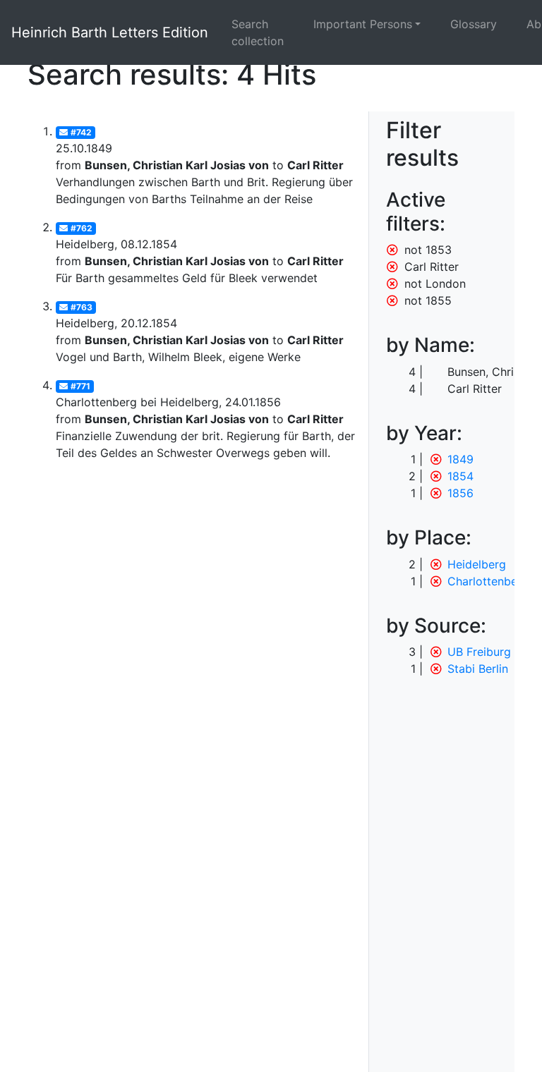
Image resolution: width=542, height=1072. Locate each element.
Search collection (257, 32)
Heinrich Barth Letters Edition (109, 32)
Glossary (473, 24)
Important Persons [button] (362, 24)
